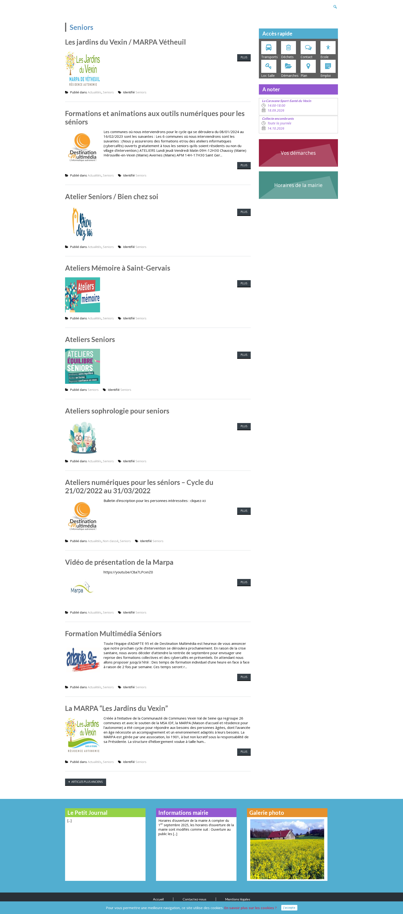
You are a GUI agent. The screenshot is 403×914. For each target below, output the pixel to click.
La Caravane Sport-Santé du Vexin (286, 101)
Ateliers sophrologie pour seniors (117, 410)
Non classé (110, 541)
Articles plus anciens (87, 782)
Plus (244, 57)
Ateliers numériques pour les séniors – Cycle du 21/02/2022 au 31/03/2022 (139, 486)
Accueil (158, 899)
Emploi (325, 75)
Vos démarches (298, 153)
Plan (304, 75)
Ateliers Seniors (90, 339)
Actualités (94, 92)
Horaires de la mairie (298, 185)
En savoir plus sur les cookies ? (250, 907)
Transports (269, 57)
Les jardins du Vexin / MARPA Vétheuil (125, 42)
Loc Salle (268, 75)
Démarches (290, 75)
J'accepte (289, 908)
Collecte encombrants (278, 118)
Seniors (108, 92)
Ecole (324, 57)
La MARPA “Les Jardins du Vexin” (116, 708)
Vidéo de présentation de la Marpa (119, 562)
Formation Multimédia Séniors (113, 633)
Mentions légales (237, 899)
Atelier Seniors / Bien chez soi (111, 196)
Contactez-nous (194, 899)
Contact (307, 57)
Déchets (287, 57)
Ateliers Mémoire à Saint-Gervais (117, 268)
